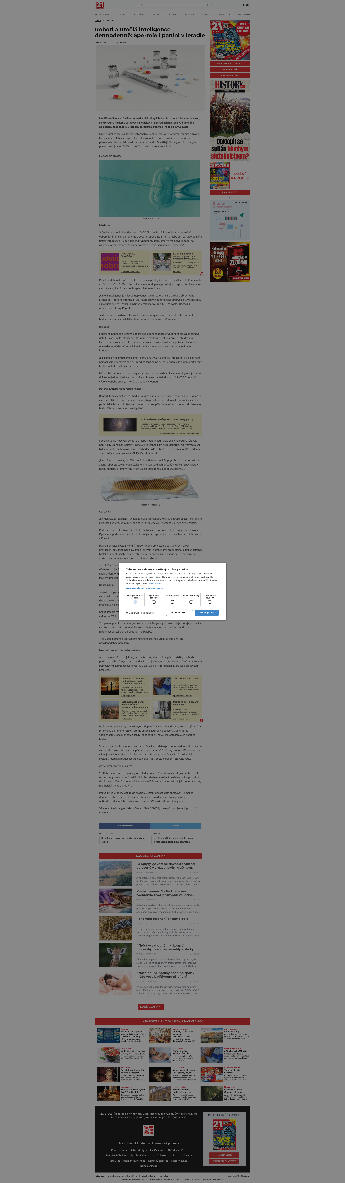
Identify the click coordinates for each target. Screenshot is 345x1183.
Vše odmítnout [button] (179, 612)
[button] (172, 588)
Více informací (154, 583)
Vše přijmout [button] (207, 612)
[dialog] (172, 591)
